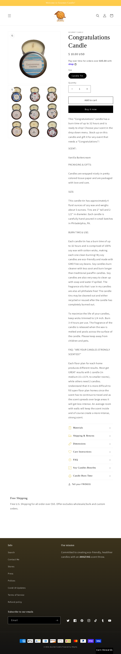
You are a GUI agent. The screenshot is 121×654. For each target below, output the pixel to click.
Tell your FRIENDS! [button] (81, 484)
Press (10, 573)
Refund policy (15, 602)
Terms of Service (16, 594)
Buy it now (91, 109)
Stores (11, 566)
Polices (11, 580)
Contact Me (13, 559)
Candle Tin (77, 75)
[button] (9, 15)
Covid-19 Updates (17, 587)
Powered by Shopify (69, 647)
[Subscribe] (56, 620)
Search (11, 552)
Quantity (72, 82)
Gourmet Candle (56, 647)
